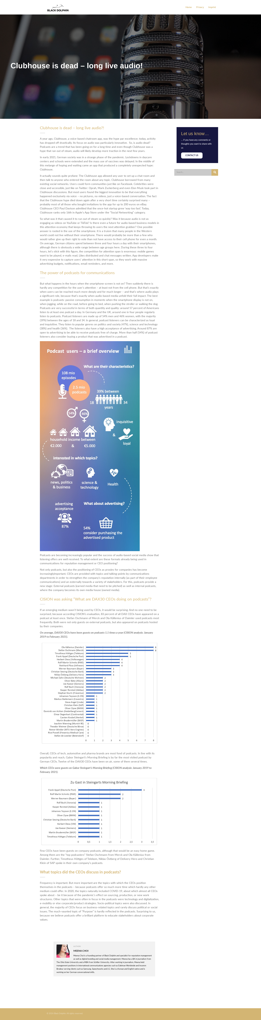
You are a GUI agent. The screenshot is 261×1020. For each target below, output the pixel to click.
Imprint (212, 7)
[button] (192, 155)
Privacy (200, 7)
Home (188, 7)
